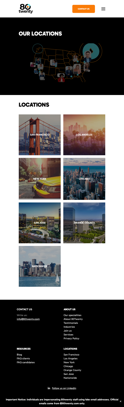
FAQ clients (23, 358)
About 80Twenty (73, 319)
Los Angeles (71, 358)
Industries (69, 326)
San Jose (69, 373)
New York (69, 362)
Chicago (68, 366)
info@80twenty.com (28, 319)
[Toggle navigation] (103, 8)
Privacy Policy (71, 338)
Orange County (72, 370)
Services (68, 334)
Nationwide (70, 377)
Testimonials (71, 322)
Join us (68, 330)
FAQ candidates (26, 362)
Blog (19, 354)
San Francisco (71, 354)
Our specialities (72, 315)
